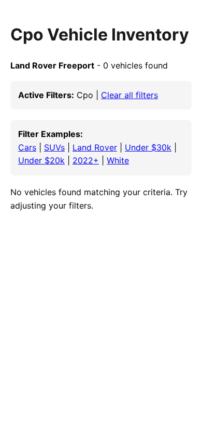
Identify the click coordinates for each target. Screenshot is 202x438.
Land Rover (95, 147)
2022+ (86, 160)
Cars (27, 147)
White (118, 160)
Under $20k (41, 160)
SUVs (54, 147)
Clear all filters (129, 95)
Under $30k (148, 147)
